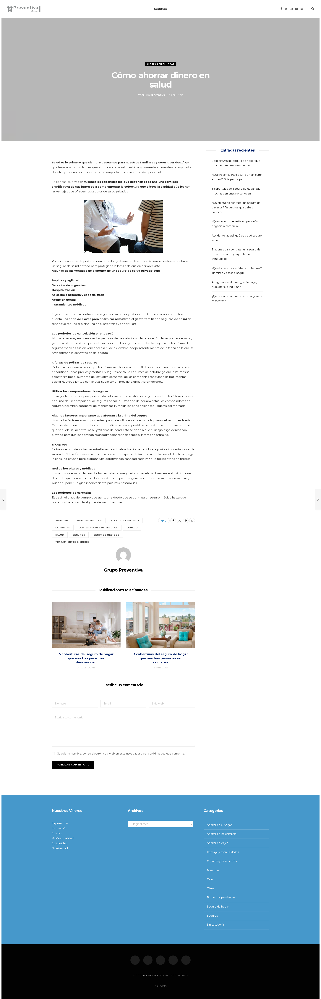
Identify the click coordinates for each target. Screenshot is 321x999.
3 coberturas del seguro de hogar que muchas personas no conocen (160, 658)
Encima (161, 985)
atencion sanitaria (125, 520)
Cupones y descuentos (222, 861)
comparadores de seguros (98, 527)
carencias (62, 527)
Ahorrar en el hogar (161, 64)
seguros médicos (106, 535)
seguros (79, 535)
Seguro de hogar (218, 906)
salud (59, 535)
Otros (210, 888)
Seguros (160, 9)
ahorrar (61, 520)
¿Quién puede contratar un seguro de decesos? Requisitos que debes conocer (236, 207)
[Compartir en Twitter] (34, 175)
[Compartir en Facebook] (34, 165)
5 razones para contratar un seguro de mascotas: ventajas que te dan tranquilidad (236, 254)
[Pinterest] (34, 184)
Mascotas (213, 870)
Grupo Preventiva (153, 95)
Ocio (210, 879)
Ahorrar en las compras (221, 834)
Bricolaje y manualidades (223, 852)
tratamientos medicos (72, 542)
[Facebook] (135, 960)
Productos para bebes (221, 897)
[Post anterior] (3, 499)
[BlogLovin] (186, 960)
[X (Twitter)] (148, 960)
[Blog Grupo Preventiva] (23, 9)
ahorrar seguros (89, 520)
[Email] (34, 194)
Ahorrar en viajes (217, 843)
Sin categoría (215, 924)
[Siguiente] (318, 499)
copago (132, 527)
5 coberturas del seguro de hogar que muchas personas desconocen (86, 658)
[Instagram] (160, 960)
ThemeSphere (153, 975)
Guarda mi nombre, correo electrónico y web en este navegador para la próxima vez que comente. (121, 753)
